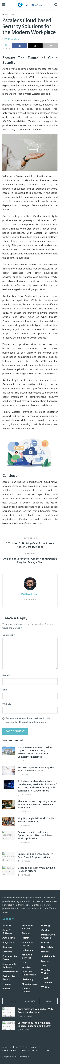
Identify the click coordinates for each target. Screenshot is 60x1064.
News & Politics (26, 990)
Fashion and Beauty (9, 978)
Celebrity (7, 951)
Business (7, 947)
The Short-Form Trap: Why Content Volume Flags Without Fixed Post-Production (38, 804)
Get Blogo (24, 1056)
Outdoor (46, 930)
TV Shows (46, 982)
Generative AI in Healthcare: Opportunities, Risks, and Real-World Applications (35, 835)
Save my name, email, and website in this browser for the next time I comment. (28, 720)
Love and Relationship (29, 973)
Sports (44, 961)
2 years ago (24, 861)
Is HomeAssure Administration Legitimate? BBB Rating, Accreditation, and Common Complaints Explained (35, 752)
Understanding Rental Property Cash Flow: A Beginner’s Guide (35, 855)
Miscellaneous (29, 984)
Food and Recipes (27, 927)
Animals (6, 925)
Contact (48, 1050)
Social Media (48, 956)
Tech (12, 14)
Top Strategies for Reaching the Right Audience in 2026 (36, 769)
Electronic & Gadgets (9, 966)
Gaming (26, 933)
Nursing (45, 925)
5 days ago (24, 761)
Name (6, 675)
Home (5, 14)
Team (15, 1047)
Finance (6, 984)
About (5, 1047)
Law (24, 962)
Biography (8, 942)
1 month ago (25, 812)
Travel (44, 977)
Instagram (27, 950)
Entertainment (10, 971)
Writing (45, 987)
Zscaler (6, 100)
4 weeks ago (25, 795)
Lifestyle (26, 967)
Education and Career (10, 958)
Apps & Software (7, 932)
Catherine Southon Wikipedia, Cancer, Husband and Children (34, 1024)
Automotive (8, 937)
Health (25, 937)
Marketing (27, 979)
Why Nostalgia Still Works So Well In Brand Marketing (36, 820)
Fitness (6, 988)
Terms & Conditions (30, 1050)
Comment (8, 634)
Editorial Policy (9, 1050)
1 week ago (24, 775)
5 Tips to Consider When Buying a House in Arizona (36, 869)
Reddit (44, 951)
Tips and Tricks (46, 972)
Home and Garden (27, 944)
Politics (45, 942)
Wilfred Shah (12, 39)
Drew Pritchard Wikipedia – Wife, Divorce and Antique (36, 1010)
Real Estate (47, 947)
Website (6, 704)
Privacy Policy (29, 1047)
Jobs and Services (27, 956)
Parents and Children (48, 936)
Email (6, 689)
